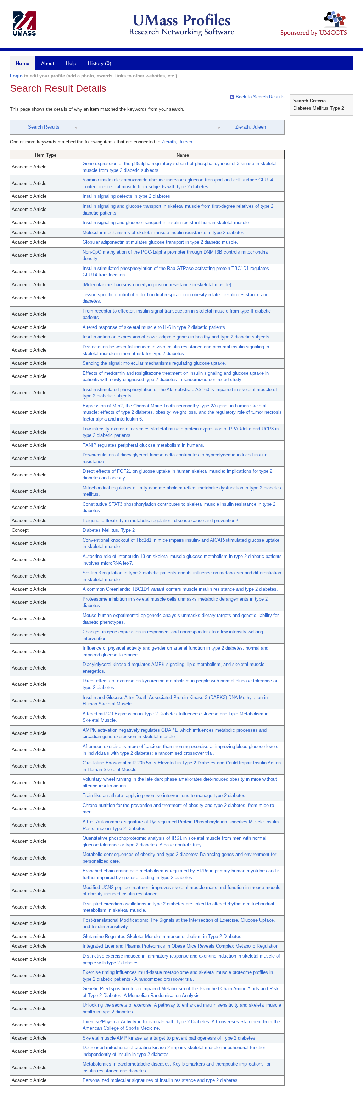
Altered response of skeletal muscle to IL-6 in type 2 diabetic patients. (155, 327)
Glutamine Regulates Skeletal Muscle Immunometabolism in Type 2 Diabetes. (163, 936)
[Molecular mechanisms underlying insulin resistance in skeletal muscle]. (158, 284)
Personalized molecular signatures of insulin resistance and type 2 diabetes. (161, 1080)
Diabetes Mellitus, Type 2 (109, 530)
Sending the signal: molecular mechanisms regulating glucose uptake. (154, 363)
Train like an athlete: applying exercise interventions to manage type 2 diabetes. (165, 795)
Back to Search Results (259, 96)
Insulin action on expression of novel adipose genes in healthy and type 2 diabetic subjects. (177, 337)
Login (16, 75)
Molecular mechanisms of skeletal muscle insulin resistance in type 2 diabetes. (164, 232)
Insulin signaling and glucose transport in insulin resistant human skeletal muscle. (166, 222)
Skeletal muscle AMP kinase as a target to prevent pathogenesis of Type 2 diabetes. (170, 1038)
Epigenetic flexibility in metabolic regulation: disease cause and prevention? (160, 520)
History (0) (99, 63)
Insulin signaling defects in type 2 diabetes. (127, 196)
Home (22, 63)
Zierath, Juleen (250, 127)
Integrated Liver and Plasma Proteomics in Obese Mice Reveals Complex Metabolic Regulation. (181, 946)
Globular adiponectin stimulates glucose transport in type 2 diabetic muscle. (160, 242)
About (47, 63)
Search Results (44, 127)
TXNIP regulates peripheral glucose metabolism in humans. (144, 445)
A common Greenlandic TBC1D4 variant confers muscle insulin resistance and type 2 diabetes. (180, 589)
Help (71, 63)
